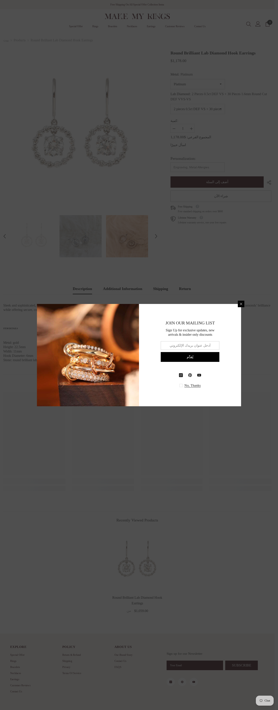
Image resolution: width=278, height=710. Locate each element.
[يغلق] (241, 304)
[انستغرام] (180, 375)
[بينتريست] (190, 375)
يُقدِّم (190, 357)
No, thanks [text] (192, 385)
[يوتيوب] (199, 375)
